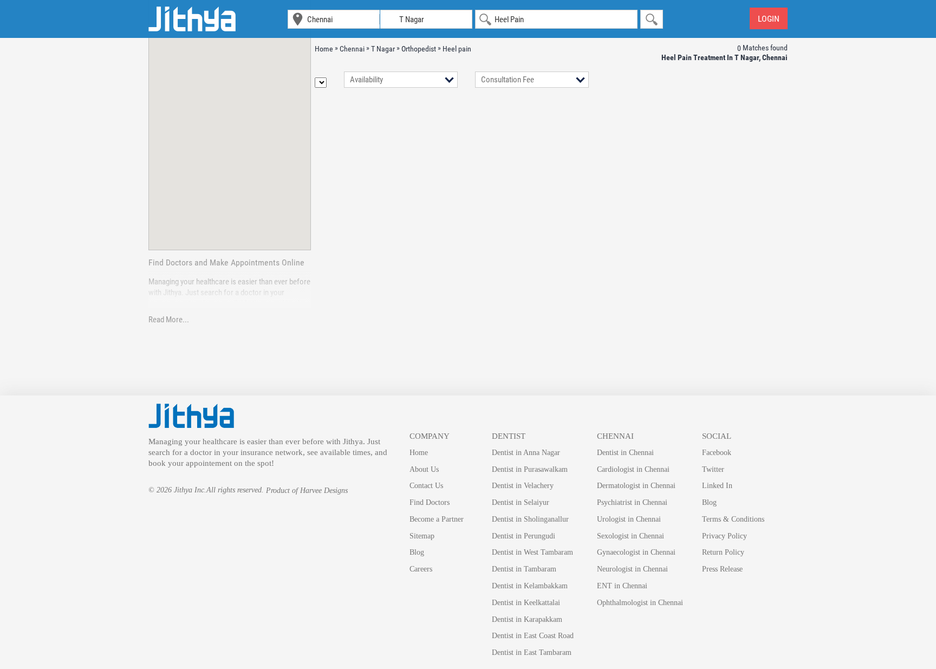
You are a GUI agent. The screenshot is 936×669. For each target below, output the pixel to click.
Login (768, 19)
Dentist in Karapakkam (527, 619)
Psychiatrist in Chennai (632, 502)
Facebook (716, 453)
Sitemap (422, 536)
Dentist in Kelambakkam (530, 586)
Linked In (717, 486)
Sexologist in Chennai (630, 536)
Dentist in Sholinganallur (530, 519)
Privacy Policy (724, 536)
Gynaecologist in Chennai (636, 552)
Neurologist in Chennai (632, 569)
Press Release (722, 569)
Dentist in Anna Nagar (526, 453)
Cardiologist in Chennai (633, 469)
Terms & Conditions (733, 519)
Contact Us (426, 486)
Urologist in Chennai (629, 519)
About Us (424, 469)
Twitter (713, 469)
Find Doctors (430, 502)
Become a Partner (437, 519)
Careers (421, 569)
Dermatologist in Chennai (636, 486)
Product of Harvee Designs (307, 490)
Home (419, 453)
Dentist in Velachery (523, 486)
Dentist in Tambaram (524, 569)
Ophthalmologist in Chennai (640, 603)
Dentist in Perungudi (523, 536)
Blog (417, 552)
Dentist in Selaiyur (520, 502)
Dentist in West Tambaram (532, 552)
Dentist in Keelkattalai (526, 603)
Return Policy (723, 552)
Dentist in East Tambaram (531, 652)
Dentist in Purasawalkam (530, 469)
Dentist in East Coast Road (533, 636)
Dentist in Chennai (625, 453)
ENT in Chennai (622, 586)
